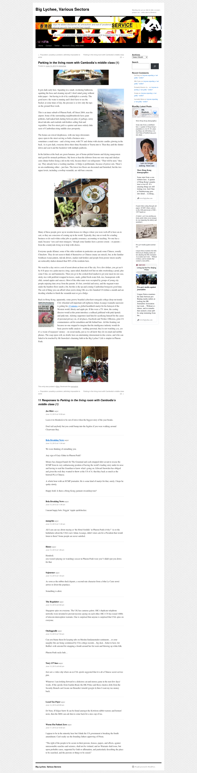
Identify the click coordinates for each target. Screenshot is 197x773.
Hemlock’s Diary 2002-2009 (72, 45)
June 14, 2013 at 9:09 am (55, 705)
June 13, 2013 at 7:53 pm (55, 634)
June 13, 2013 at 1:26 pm (55, 550)
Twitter (57, 45)
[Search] (155, 66)
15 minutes (73, 306)
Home (40, 45)
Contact (49, 45)
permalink (74, 386)
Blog (58, 386)
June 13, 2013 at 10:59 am (55, 414)
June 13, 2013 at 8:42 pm (55, 666)
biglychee (62, 66)
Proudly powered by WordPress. (145, 767)
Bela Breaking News (55, 440)
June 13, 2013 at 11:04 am (55, 443)
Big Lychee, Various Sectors (62, 9)
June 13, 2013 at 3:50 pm (55, 605)
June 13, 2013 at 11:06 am (55, 504)
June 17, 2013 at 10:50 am (55, 727)
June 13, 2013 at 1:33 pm (55, 576)
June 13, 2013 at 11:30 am (55, 524)
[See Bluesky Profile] (155, 112)
